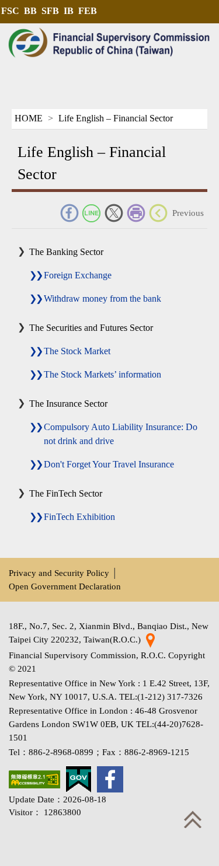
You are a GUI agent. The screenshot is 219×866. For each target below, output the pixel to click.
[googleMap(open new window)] (150, 639)
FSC (10, 11)
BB (30, 11)
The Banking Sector (66, 252)
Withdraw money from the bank (102, 298)
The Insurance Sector (68, 403)
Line (91, 213)
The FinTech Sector (65, 493)
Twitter (114, 213)
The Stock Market (77, 351)
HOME (29, 118)
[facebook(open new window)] (110, 779)
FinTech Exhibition (79, 517)
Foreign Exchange (78, 275)
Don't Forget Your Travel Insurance (109, 464)
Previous (188, 213)
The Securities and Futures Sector (91, 328)
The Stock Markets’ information (102, 374)
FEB (87, 11)
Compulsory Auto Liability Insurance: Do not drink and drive (120, 434)
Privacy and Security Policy (59, 573)
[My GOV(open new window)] (78, 779)
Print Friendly (136, 213)
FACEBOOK (69, 213)
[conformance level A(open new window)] (34, 779)
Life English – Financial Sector (115, 118)
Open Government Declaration (65, 586)
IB (69, 11)
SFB (50, 11)
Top (192, 819)
